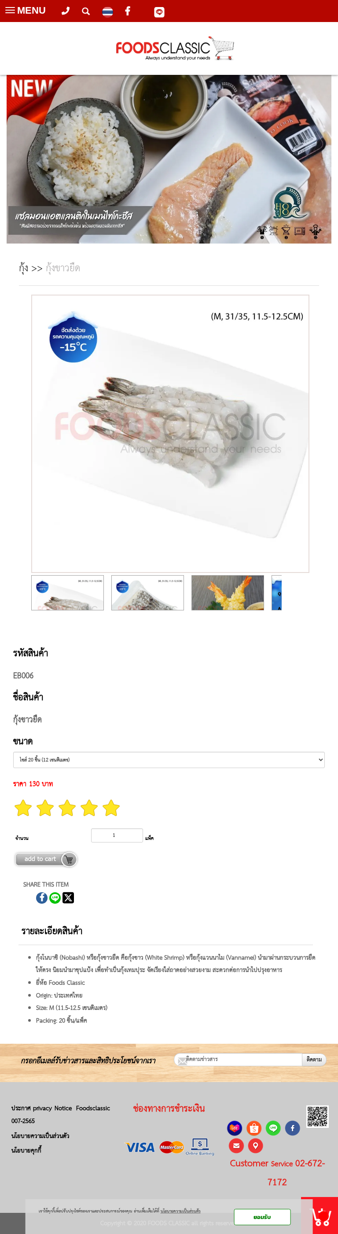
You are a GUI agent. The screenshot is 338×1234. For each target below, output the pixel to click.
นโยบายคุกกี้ (26, 1150)
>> (32, 268)
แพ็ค (149, 838)
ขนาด (23, 741)
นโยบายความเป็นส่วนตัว (40, 1136)
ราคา (19, 784)
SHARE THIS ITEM (46, 884)
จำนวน (22, 838)
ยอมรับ (262, 1217)
